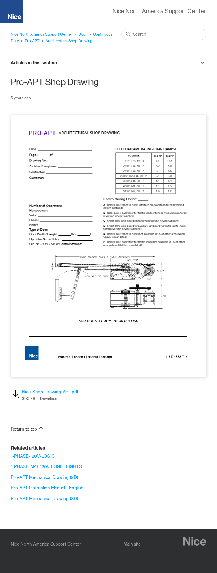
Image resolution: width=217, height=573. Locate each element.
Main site (132, 544)
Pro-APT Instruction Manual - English (47, 487)
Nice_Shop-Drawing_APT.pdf (50, 391)
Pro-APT (32, 40)
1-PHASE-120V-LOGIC (33, 456)
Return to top (24, 429)
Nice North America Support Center (41, 34)
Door (82, 34)
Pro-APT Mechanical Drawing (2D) (44, 477)
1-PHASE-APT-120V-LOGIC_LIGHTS (46, 466)
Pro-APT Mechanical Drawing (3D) (44, 498)
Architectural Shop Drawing (68, 40)
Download (48, 398)
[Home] (13, 12)
